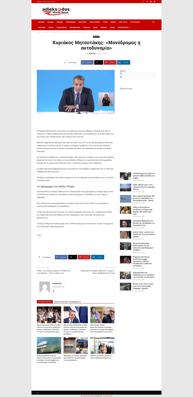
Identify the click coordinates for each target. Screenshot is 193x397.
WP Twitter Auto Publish (88, 396)
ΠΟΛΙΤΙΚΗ (82, 22)
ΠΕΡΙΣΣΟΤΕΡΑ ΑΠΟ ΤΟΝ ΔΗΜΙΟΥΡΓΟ (67, 302)
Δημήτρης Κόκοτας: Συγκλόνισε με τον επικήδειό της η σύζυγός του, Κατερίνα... (144, 275)
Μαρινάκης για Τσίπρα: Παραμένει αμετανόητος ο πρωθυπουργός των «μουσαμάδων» (75, 358)
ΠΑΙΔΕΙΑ (104, 27)
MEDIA (113, 22)
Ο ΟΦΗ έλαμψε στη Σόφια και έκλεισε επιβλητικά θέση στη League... (144, 176)
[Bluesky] (154, 1)
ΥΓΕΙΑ (105, 22)
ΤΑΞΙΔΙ (51, 27)
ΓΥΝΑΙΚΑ (86, 27)
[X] (147, 1)
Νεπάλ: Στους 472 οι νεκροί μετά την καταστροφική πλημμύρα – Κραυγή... (143, 286)
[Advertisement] (138, 129)
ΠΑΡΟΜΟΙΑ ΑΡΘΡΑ (44, 302)
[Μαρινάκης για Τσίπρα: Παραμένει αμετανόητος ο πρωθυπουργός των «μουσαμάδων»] (76, 345)
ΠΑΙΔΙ (95, 27)
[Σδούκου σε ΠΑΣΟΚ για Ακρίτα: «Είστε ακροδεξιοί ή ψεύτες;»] (102, 345)
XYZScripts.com (107, 396)
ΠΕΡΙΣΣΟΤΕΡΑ (123, 27)
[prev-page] (38, 366)
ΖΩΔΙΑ (112, 27)
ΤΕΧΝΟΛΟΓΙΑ (62, 27)
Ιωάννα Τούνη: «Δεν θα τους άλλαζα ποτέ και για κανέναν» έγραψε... (144, 234)
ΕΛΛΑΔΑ (50, 22)
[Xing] (54, 291)
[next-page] (41, 366)
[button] (153, 22)
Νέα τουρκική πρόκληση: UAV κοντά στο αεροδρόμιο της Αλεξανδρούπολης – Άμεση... (144, 198)
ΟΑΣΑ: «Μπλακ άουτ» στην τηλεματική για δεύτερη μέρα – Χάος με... (144, 187)
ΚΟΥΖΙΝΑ (41, 27)
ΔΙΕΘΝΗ (60, 22)
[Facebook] (143, 1)
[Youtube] (150, 1)
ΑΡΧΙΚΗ (41, 22)
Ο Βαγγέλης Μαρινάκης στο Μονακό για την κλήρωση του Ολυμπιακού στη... (144, 223)
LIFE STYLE (123, 22)
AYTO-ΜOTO (135, 22)
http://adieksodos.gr (58, 286)
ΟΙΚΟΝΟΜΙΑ (71, 22)
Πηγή (39, 235)
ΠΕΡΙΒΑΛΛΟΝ (75, 27)
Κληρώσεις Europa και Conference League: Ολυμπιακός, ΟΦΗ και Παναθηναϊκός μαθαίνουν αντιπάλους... (142, 261)
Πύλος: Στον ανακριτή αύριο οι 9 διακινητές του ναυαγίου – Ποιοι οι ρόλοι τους (53, 272)
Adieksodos (92, 53)
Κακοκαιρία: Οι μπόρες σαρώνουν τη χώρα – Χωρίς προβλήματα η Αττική (98, 272)
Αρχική (39, 32)
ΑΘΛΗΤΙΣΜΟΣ (94, 22)
